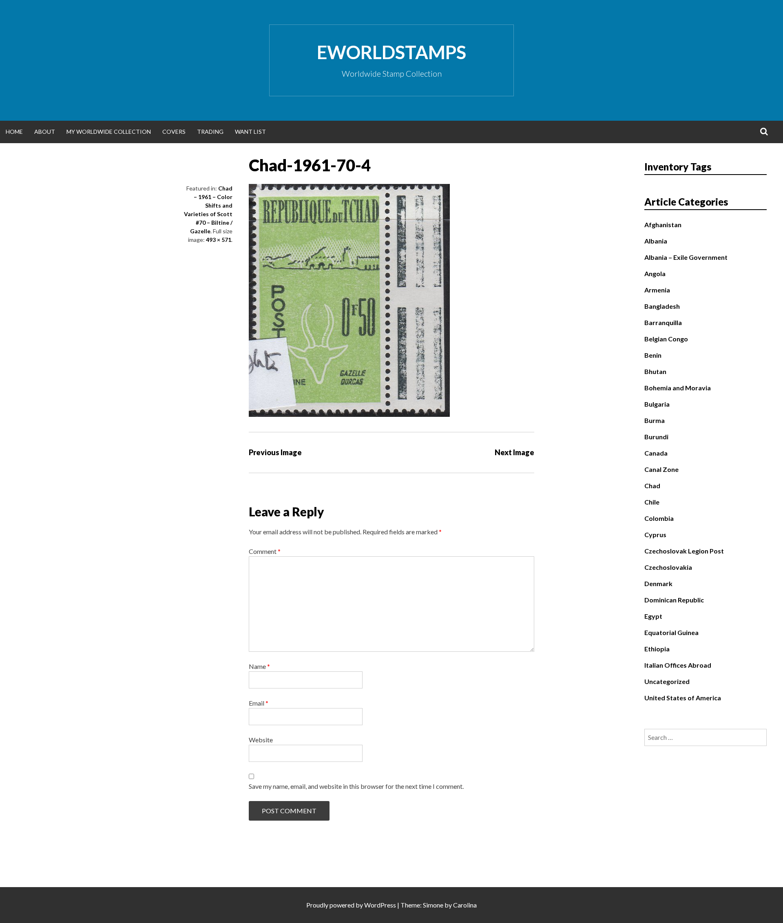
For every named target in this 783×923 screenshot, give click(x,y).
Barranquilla (663, 322)
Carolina (465, 905)
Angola (655, 273)
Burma (654, 420)
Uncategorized (667, 681)
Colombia (659, 518)
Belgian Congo (666, 339)
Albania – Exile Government (686, 257)
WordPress (380, 905)
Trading (210, 131)
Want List (250, 131)
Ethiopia (657, 649)
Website (261, 740)
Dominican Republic (674, 600)
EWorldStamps (391, 52)
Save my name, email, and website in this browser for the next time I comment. (356, 786)
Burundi (656, 436)
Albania (655, 241)
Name (259, 666)
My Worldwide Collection (108, 131)
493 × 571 (218, 239)
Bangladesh (662, 306)
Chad (652, 485)
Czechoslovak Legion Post (684, 551)
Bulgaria (657, 404)
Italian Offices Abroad (677, 665)
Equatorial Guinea (671, 632)
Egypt (653, 616)
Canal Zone (661, 469)
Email (258, 703)
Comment (265, 551)
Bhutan (655, 371)
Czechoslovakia (668, 567)
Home (14, 131)
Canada (656, 453)
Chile (651, 502)
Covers (174, 131)
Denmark (658, 583)
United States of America (682, 698)
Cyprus (655, 534)
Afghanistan (662, 224)
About (44, 131)
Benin (652, 355)
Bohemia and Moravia (677, 388)
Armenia (657, 290)
